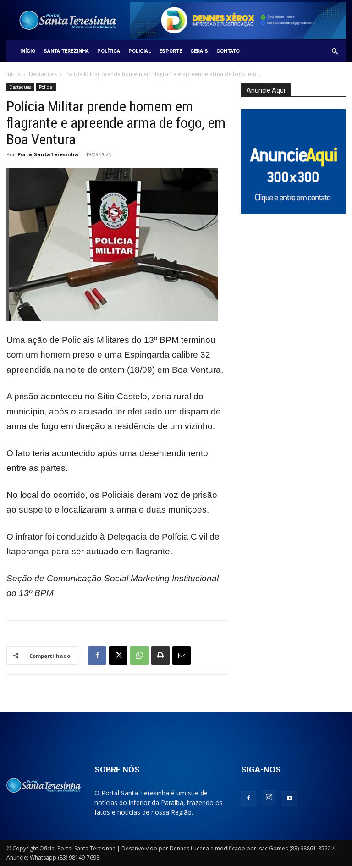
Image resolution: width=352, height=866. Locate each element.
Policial (139, 51)
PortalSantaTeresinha (47, 154)
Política (108, 51)
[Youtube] (289, 798)
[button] (335, 51)
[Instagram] (269, 797)
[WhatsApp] (139, 655)
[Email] (181, 655)
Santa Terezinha (66, 51)
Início (27, 51)
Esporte (170, 51)
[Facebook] (97, 655)
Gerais (199, 51)
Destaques (43, 74)
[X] (118, 655)
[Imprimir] (160, 655)
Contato (228, 51)
